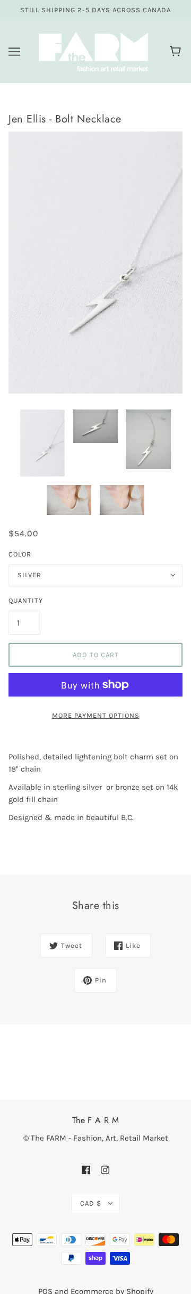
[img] (86, 1169)
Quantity (24, 600)
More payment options (96, 715)
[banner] (93, 51)
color (19, 554)
